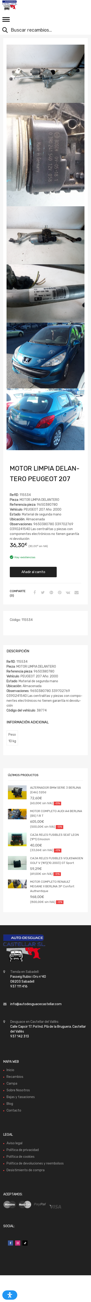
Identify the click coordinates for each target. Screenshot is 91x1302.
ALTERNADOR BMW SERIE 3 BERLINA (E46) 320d (55, 790)
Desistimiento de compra (26, 1170)
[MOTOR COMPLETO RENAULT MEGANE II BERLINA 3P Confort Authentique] (17, 883)
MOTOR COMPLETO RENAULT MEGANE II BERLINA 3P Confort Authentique (52, 886)
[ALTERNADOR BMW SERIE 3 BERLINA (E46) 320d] (17, 792)
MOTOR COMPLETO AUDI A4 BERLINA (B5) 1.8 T (56, 813)
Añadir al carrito (33, 572)
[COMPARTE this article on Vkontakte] (67, 593)
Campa (12, 1084)
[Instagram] (17, 1243)
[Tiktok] (25, 1243)
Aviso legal (14, 1143)
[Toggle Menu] (6, 21)
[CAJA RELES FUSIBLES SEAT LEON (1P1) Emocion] (17, 839)
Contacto (14, 1110)
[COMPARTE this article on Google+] (51, 593)
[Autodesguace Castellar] (23, 5)
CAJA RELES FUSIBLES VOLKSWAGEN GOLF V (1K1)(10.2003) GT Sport (56, 860)
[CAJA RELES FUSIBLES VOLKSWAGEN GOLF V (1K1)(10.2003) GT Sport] (17, 863)
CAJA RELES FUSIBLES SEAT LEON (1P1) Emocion (54, 837)
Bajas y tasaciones (21, 1097)
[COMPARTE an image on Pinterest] (59, 593)
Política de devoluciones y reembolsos (35, 1163)
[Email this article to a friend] (76, 593)
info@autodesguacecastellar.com (36, 1004)
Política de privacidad (23, 1150)
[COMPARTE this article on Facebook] (34, 593)
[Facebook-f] (10, 1243)
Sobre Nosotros (18, 1090)
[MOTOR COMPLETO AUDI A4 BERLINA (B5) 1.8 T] (17, 814)
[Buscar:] (42, 30)
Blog (10, 1104)
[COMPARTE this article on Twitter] (42, 593)
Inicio (10, 1070)
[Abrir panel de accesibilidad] (9, 1295)
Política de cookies (21, 1157)
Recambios (15, 1077)
